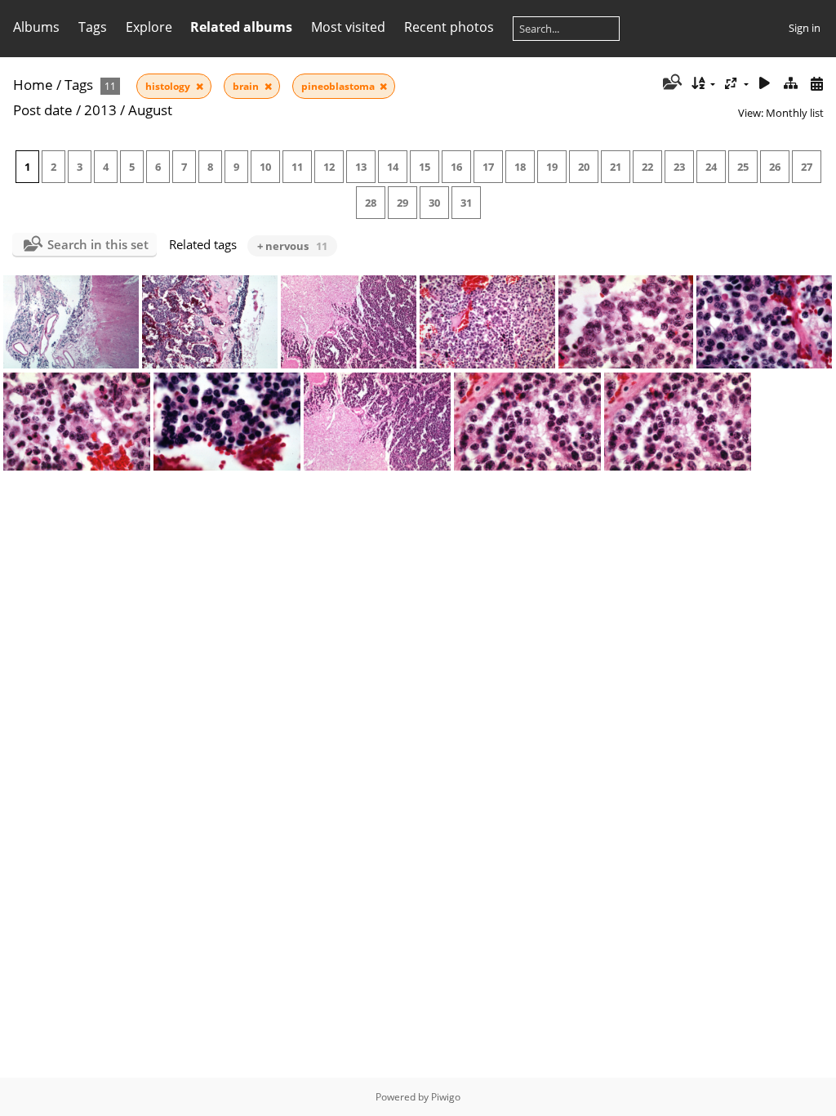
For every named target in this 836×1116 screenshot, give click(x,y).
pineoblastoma (339, 86)
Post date (43, 109)
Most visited (348, 27)
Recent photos (449, 27)
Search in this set (98, 244)
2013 (100, 109)
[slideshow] (765, 84)
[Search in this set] (671, 83)
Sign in (804, 27)
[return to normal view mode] (790, 84)
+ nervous (292, 246)
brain (247, 86)
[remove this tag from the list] (200, 86)
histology (169, 86)
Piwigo (445, 1097)
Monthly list (795, 112)
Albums (36, 27)
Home (33, 84)
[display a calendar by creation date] (816, 84)
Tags (78, 84)
